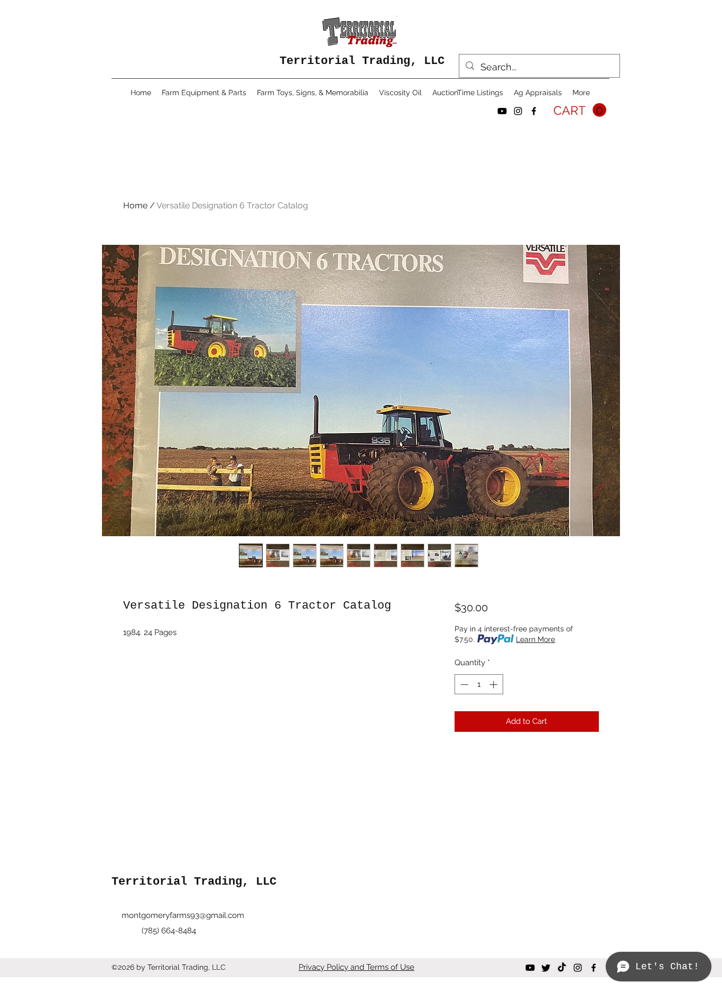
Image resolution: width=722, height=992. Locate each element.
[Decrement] (463, 684)
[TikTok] (562, 967)
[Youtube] (502, 111)
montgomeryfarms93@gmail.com (183, 915)
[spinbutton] (478, 684)
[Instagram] (518, 111)
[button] (579, 110)
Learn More (535, 639)
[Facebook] (534, 111)
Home (135, 205)
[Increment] (494, 684)
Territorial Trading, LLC (362, 61)
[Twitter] (546, 967)
